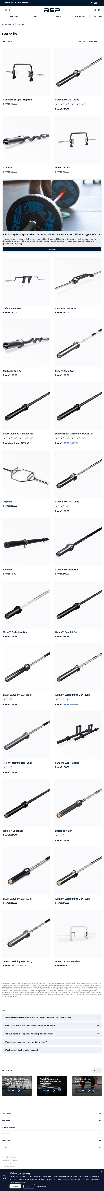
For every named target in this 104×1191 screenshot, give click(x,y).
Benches (57, 17)
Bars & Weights (79, 17)
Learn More (11, 1090)
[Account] (95, 10)
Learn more (52, 249)
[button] (6, 10)
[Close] (101, 1171)
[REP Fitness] (52, 10)
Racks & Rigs (14, 17)
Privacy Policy (7, 1163)
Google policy (20, 1182)
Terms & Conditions (9, 1157)
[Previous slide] (94, 1070)
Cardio (36, 17)
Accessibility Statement (10, 1160)
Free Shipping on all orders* (17, 3)
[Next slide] (99, 1070)
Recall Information (9, 1166)
